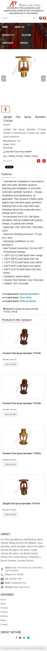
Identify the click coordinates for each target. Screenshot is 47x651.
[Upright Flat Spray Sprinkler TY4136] (23, 66)
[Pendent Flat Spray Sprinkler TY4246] (23, 336)
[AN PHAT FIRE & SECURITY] (23, 4)
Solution (26, 35)
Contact (24, 43)
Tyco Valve (25, 297)
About (3, 603)
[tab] (6, 174)
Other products (28, 301)
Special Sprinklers (29, 294)
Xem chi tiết (10, 364)
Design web (29, 648)
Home (3, 599)
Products (4, 608)
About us (19, 27)
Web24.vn (41, 648)
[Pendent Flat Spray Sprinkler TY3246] (23, 386)
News (3, 620)
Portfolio (4, 616)
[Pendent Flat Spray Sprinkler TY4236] (23, 437)
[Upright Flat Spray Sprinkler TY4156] (23, 487)
